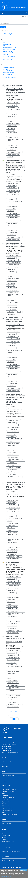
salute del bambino (13, 135)
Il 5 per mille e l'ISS (6, 824)
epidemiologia (7, 51)
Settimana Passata (9, 72)
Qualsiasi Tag (6, 42)
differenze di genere (9, 49)
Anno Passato (7, 76)
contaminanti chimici (9, 47)
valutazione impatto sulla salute (15, 140)
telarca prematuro (13, 154)
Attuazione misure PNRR (8, 776)
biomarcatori (7, 44)
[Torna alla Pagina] (1, 19)
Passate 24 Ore (8, 71)
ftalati (5, 54)
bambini (9, 121)
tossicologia (11, 128)
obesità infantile (8, 58)
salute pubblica (12, 125)
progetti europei (12, 132)
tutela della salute (13, 114)
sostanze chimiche (12, 137)
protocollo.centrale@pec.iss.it (12, 752)
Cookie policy (5, 766)
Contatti (4, 764)
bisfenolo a (7, 46)
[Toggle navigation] (2, 13)
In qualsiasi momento (8, 67)
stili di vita (10, 130)
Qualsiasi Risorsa (7, 33)
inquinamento (11, 199)
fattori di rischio (8, 53)
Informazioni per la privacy (8, 762)
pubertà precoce (12, 147)
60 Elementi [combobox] (13, 711)
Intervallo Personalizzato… (10, 77)
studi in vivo (11, 225)
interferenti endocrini (9, 56)
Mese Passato (7, 74)
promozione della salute (14, 119)
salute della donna (13, 123)
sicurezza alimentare (13, 109)
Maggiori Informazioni (6, 876)
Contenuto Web (8, 35)
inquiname (10, 156)
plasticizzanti (7, 59)
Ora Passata (7, 69)
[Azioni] (2, 2)
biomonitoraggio (12, 223)
